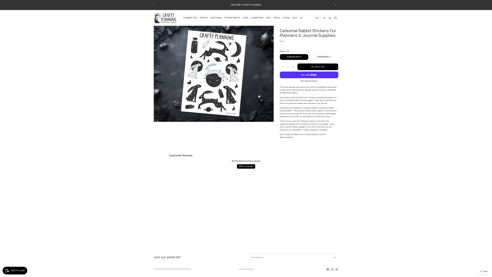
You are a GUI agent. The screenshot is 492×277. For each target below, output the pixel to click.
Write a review (246, 166)
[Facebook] (327, 269)
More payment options (309, 81)
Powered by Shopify (183, 269)
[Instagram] (332, 269)
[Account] (330, 18)
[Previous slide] (154, 5)
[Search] (324, 18)
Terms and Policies (246, 269)
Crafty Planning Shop (167, 269)
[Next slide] (335, 5)
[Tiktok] (336, 269)
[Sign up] (334, 257)
